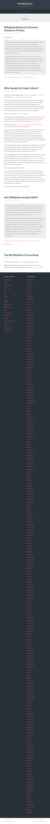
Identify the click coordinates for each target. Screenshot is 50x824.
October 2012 (30, 430)
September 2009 (30, 532)
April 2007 (29, 612)
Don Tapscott (34, 124)
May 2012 (29, 444)
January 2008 (30, 587)
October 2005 (30, 661)
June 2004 (29, 705)
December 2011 (30, 458)
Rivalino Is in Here (8, 323)
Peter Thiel (18, 124)
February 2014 (30, 386)
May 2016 (29, 321)
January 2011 (30, 488)
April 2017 (29, 307)
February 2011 (30, 485)
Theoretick (9, 244)
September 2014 (30, 367)
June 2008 (29, 573)
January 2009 (30, 554)
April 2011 (29, 480)
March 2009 (29, 548)
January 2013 (30, 422)
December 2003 (30, 722)
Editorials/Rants (7, 285)
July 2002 (29, 763)
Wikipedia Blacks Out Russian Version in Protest (21, 29)
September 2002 (30, 757)
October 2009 (30, 529)
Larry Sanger (39, 95)
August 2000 (29, 809)
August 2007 (29, 601)
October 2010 (30, 496)
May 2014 (29, 378)
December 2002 (30, 749)
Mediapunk (6, 301)
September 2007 (30, 598)
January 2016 (30, 323)
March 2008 (29, 582)
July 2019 (29, 288)
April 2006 (29, 645)
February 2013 (30, 419)
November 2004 (30, 691)
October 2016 (30, 312)
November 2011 (30, 461)
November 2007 (30, 592)
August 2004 (29, 700)
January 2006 (30, 653)
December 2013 (30, 392)
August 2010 (29, 502)
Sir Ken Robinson (26, 124)
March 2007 (29, 614)
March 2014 (29, 384)
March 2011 (29, 483)
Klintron (14, 258)
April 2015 (29, 348)
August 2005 (29, 667)
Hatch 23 (6, 290)
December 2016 (30, 310)
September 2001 (30, 787)
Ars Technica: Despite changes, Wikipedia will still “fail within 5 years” (22, 241)
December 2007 (30, 590)
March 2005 (29, 680)
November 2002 (30, 752)
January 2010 (30, 521)
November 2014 (30, 362)
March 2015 (29, 351)
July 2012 (29, 439)
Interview (6, 296)
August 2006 (29, 634)
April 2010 (29, 513)
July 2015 (29, 340)
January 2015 (30, 356)
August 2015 (29, 337)
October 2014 (30, 364)
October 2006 (30, 628)
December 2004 (30, 689)
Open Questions (7, 312)
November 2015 (30, 329)
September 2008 (30, 565)
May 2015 (29, 345)
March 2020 (29, 282)
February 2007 (30, 617)
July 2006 (29, 636)
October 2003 (30, 727)
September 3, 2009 (8, 200)
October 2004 (30, 694)
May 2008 (29, 576)
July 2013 (29, 406)
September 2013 (30, 400)
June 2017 (29, 301)
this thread (33, 121)
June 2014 (29, 375)
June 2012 (29, 441)
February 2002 (30, 777)
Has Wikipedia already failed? (21, 197)
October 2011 (30, 463)
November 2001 (30, 782)
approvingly (36, 158)
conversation (19, 113)
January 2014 (30, 389)
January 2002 (30, 779)
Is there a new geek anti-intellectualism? (22, 97)
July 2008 (29, 570)
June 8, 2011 (7, 91)
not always (30, 158)
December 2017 (30, 299)
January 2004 (30, 719)
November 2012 (30, 428)
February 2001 (30, 804)
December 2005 (30, 656)
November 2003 (30, 724)
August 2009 (29, 535)
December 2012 (30, 425)
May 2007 (29, 609)
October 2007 (30, 595)
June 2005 (29, 672)
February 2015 (30, 354)
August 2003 (29, 733)
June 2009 (29, 540)
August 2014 (29, 370)
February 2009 (30, 551)
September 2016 (30, 315)
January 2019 (30, 290)
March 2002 (29, 774)
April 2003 (29, 743)
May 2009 (29, 543)
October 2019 (30, 285)
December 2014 (30, 359)
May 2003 (29, 741)
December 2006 (30, 623)
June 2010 (29, 507)
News (5, 310)
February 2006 (30, 650)
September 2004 (30, 697)
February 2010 (30, 518)
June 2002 (29, 766)
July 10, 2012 (7, 33)
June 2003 (29, 738)
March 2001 (29, 801)
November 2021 (30, 279)
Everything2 (21, 262)
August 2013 (29, 403)
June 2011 (29, 474)
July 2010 (29, 505)
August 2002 (29, 760)
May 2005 (29, 675)
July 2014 (29, 373)
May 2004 (29, 708)
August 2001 (29, 790)
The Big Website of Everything (21, 254)
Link (5, 299)
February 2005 (30, 683)
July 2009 (29, 538)
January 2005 (30, 686)
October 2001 (30, 785)
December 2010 (30, 491)
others (9, 113)
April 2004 (29, 711)
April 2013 (29, 414)
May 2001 (29, 796)
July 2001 (29, 793)
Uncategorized (7, 329)
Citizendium (26, 95)
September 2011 (30, 466)
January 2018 (30, 296)
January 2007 (30, 620)
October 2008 (30, 562)
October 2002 (30, 755)
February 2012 (30, 452)
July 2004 (29, 702)
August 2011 (29, 469)
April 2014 (29, 381)
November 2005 (30, 658)
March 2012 (29, 450)
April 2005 (29, 678)
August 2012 (29, 436)
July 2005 (29, 669)
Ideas (5, 293)
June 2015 (29, 343)
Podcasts (6, 318)
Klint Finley (15, 33)
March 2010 (29, 516)
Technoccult (25, 4)
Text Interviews (7, 326)
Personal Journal (7, 315)
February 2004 (30, 716)
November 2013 (30, 395)
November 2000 (30, 807)
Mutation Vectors (8, 307)
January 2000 (30, 812)
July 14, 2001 (7, 258)
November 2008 (30, 559)
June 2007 (29, 606)
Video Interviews (7, 332)
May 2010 (29, 510)
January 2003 (30, 746)
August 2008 (29, 568)
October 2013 (30, 397)
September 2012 (30, 433)
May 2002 (29, 768)
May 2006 (29, 642)
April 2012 (29, 447)
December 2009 (30, 524)
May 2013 (29, 411)
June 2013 (29, 408)
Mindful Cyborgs (7, 304)
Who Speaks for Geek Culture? (21, 88)
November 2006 (30, 625)
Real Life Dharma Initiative (10, 321)
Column (5, 282)
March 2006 (29, 647)
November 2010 (30, 494)
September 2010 (30, 499)
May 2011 (29, 477)
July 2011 (29, 472)
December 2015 (30, 326)
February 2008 (30, 584)
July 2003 (29, 735)
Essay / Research (7, 288)
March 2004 (29, 713)
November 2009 (30, 527)
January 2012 (30, 455)
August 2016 (29, 318)
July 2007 (29, 603)
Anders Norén (39, 820)
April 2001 (29, 798)
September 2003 (30, 730)
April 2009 (29, 546)
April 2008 (29, 579)
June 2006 (29, 639)
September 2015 (30, 334)
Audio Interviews (7, 279)
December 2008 (30, 557)
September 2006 (30, 631)
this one (40, 121)
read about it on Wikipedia (37, 267)
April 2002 (29, 771)
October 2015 (30, 332)
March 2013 (29, 417)
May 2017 (29, 304)
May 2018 (29, 293)
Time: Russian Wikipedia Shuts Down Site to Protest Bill (19, 77)
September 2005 (30, 664)
